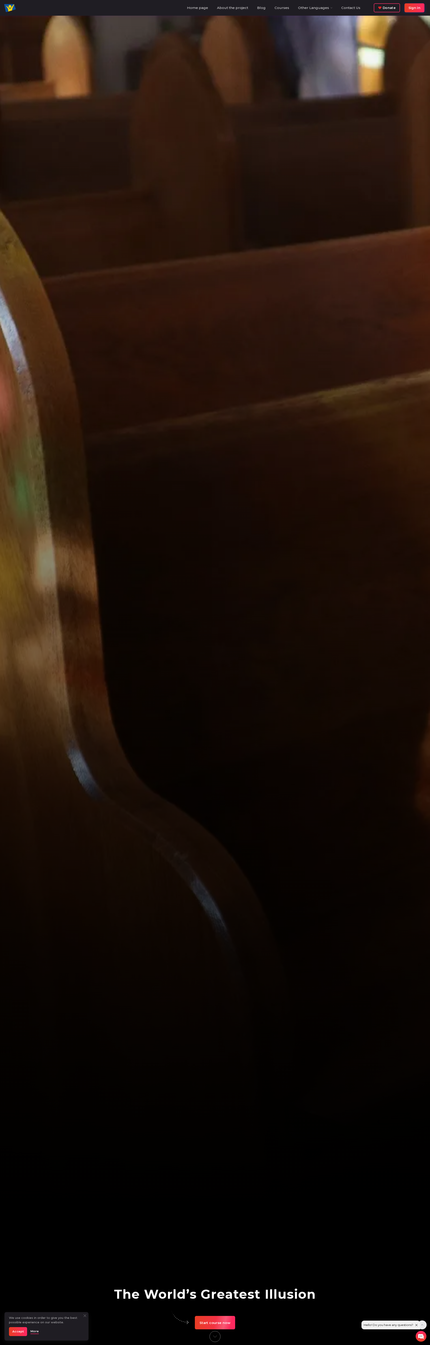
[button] (215, 1322)
